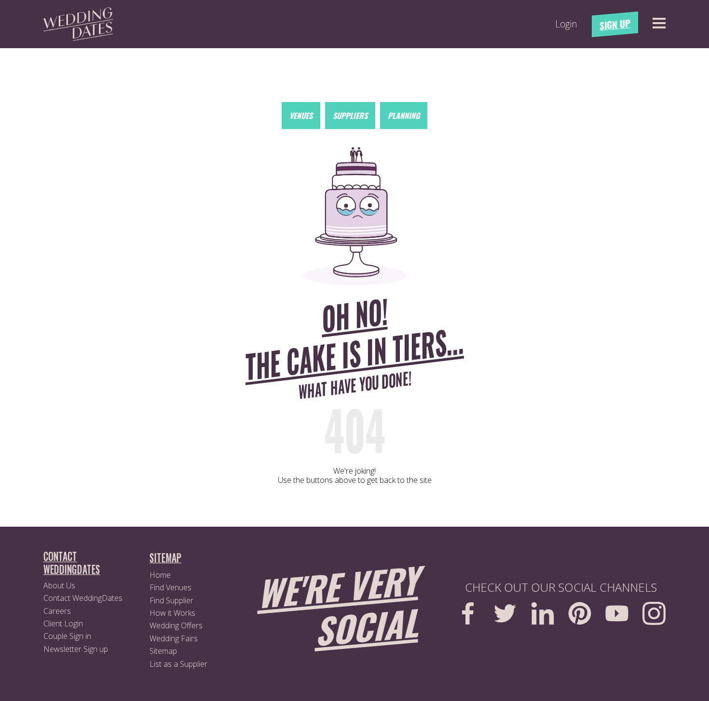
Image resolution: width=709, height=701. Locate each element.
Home (160, 575)
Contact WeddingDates (83, 598)
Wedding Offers (176, 625)
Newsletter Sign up (75, 649)
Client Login (63, 623)
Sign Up (615, 24)
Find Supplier (171, 600)
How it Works (172, 613)
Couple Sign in (67, 636)
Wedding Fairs (174, 638)
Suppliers (350, 115)
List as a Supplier (178, 664)
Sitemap (163, 651)
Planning (404, 115)
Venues (301, 115)
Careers (57, 611)
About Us (59, 585)
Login (566, 24)
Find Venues (170, 587)
